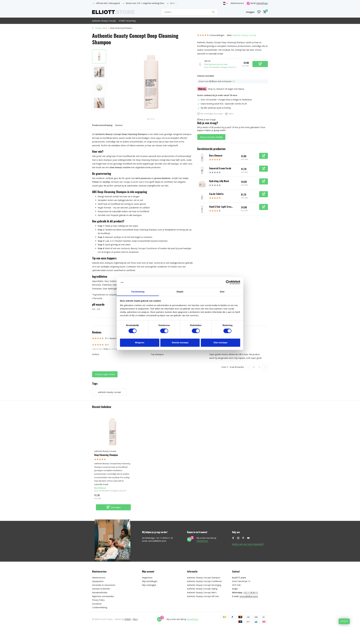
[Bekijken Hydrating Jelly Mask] (202, 183)
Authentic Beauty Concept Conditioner (204, 581)
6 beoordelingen (217, 35)
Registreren (147, 577)
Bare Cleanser (216, 155)
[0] (264, 12)
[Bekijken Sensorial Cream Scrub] (202, 170)
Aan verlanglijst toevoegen (211, 113)
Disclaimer (97, 603)
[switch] (164, 331)
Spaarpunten (98, 581)
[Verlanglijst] (258, 11)
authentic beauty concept (109, 392)
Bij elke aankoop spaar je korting (216, 107)
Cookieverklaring (99, 607)
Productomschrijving (102, 125)
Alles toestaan (220, 342)
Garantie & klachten (101, 588)
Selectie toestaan (180, 342)
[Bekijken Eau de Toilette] (202, 196)
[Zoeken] (213, 12)
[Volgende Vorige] (265, 367)
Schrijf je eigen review (105, 374)
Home (104, 28)
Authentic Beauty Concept (104, 20)
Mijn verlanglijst (149, 585)
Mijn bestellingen (149, 581)
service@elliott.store (248, 596)
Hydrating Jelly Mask (219, 181)
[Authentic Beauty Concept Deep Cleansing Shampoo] (112, 432)
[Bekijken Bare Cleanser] (202, 158)
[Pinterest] (243, 538)
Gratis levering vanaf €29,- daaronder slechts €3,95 (224, 103)
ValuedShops (262, 3)
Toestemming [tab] (137, 291)
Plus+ (135, 619)
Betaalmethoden (99, 592)
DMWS (127, 619)
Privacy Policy (98, 600)
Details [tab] (180, 291)
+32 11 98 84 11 (250, 592)
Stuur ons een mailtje (211, 137)
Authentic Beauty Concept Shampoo (203, 577)
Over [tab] (222, 291)
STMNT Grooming (127, 20)
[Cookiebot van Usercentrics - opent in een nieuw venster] (228, 282)
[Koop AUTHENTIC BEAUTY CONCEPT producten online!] (113, 12)
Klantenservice (237, 3)
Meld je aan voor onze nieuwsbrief (248, 544)
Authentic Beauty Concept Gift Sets (203, 596)
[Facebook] (233, 538)
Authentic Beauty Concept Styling (202, 588)
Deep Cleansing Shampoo (106, 455)
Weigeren (139, 342)
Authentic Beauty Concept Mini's (202, 592)
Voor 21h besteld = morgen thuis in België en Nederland (226, 99)
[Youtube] (248, 538)
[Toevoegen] (263, 156)
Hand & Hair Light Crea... (221, 206)
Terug (98, 28)
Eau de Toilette (216, 194)
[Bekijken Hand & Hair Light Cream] (202, 209)
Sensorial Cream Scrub (220, 168)
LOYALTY (344, 621)
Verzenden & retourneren (103, 585)
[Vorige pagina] (248, 367)
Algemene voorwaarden (103, 596)
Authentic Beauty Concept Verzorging (204, 585)
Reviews (119, 125)
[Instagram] (238, 538)
